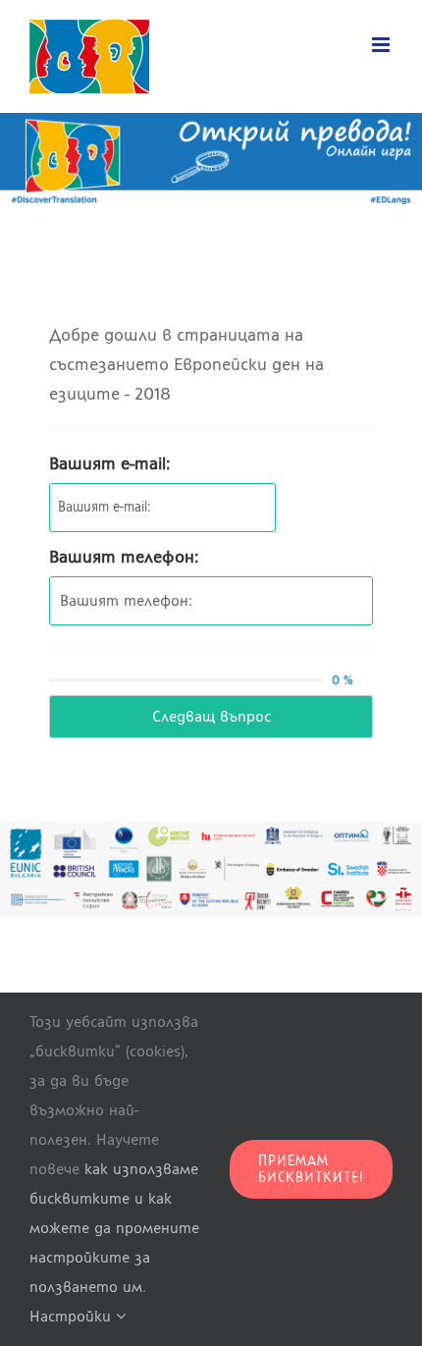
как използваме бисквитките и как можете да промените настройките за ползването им (114, 1227)
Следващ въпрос (211, 716)
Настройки (72, 1316)
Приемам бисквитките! (311, 1169)
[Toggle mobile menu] (382, 44)
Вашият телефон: (124, 556)
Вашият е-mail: (110, 463)
